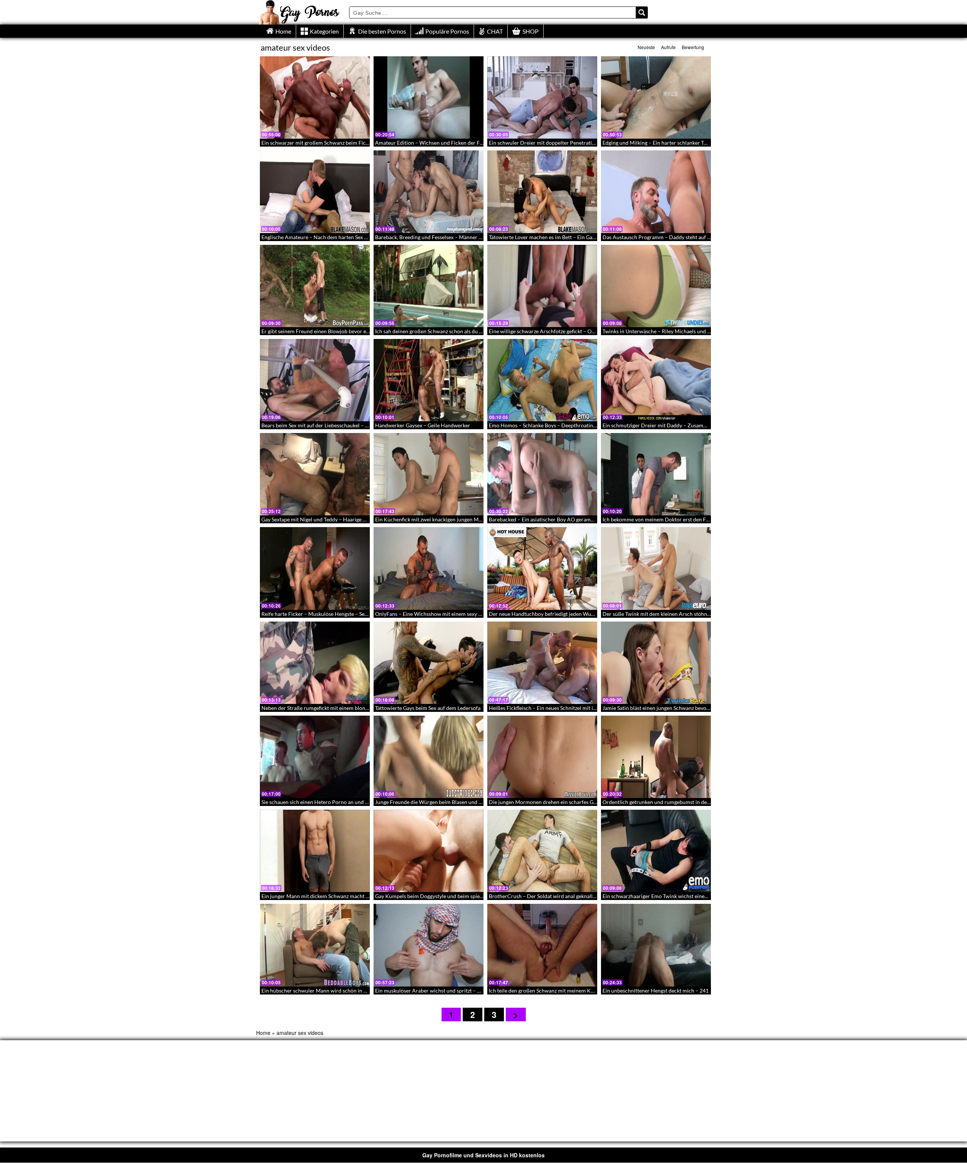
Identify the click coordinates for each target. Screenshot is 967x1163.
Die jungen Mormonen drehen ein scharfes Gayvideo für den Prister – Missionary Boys (590, 802)
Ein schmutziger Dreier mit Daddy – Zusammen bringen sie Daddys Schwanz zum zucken (705, 425)
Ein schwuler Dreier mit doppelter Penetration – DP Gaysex (559, 142)
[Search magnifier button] (642, 12)
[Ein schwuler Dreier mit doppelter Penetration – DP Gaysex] (542, 97)
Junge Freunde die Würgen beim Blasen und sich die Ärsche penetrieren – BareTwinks (475, 802)
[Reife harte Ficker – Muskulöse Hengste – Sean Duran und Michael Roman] (315, 568)
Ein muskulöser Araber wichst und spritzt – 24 (429, 990)
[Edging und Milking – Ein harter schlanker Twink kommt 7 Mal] (656, 97)
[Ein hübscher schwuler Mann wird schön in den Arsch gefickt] (315, 945)
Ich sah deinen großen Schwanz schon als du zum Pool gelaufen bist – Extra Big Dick (472, 331)
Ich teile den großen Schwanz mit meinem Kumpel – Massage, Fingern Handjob (581, 990)
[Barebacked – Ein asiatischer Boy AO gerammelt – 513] (542, 474)
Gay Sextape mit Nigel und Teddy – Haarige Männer (321, 519)
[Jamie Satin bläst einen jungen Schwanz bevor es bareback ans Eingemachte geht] (656, 663)
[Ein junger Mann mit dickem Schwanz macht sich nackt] (315, 851)
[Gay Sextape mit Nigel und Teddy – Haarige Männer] (315, 474)
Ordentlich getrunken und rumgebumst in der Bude (662, 802)
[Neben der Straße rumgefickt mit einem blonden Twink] (315, 663)
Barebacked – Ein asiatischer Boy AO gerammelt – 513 (552, 519)
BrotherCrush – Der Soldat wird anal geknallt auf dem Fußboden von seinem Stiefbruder (592, 896)
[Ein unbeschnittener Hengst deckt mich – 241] (656, 945)
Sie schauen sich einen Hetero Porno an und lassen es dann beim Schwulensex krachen (361, 802)
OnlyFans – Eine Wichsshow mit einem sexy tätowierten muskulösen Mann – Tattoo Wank (479, 614)
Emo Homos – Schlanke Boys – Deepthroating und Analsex (557, 425)
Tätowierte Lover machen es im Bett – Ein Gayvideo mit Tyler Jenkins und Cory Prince (588, 237)
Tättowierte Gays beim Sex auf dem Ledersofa (427, 708)
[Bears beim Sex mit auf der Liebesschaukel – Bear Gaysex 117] (315, 380)
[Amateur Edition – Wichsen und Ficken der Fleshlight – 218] (429, 97)
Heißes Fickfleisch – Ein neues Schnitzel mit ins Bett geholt (557, 708)
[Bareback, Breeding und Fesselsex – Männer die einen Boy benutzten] (429, 191)
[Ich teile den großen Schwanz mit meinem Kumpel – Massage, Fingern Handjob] (542, 945)
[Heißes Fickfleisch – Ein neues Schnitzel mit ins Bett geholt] (542, 663)
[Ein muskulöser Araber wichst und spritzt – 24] (429, 945)
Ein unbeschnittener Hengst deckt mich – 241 (655, 990)
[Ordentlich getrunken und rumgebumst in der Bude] (656, 757)
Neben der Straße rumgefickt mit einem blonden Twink (325, 708)
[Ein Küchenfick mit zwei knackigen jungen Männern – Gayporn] (429, 474)
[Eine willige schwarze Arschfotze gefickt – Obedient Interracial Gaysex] (542, 286)
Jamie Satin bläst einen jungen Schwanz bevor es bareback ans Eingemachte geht (695, 708)
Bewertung (693, 47)
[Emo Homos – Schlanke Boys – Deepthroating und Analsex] (542, 380)
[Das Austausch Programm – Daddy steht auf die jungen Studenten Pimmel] (656, 191)
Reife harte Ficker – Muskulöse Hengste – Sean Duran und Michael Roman (347, 614)
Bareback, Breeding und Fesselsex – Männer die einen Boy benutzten (454, 237)
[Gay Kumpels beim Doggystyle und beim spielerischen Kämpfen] (429, 851)
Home (263, 1032)
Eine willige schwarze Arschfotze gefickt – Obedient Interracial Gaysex (571, 331)
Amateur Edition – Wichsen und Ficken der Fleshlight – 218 (444, 142)
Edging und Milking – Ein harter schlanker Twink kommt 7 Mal (674, 142)
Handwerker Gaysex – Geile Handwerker (422, 425)
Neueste (646, 47)
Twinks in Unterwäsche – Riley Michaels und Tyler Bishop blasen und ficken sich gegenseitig (709, 331)
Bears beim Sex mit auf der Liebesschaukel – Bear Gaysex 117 (332, 425)
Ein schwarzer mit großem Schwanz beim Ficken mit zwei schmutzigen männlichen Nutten (366, 142)
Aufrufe (668, 47)
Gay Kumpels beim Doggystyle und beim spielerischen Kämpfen (449, 896)
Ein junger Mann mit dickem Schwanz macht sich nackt (325, 896)
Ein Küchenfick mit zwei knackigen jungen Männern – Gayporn (448, 519)
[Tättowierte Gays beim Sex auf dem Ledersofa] (429, 663)
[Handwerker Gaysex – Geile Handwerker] (429, 380)
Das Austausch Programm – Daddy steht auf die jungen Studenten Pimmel (688, 237)
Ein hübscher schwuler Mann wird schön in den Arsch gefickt (332, 990)
